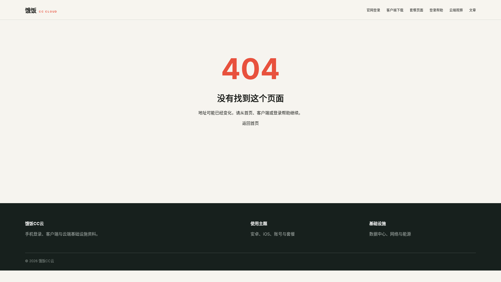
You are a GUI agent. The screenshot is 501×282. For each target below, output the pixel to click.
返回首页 (250, 123)
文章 (472, 10)
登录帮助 (436, 10)
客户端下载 (394, 10)
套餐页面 (416, 10)
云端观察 (456, 10)
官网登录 (373, 10)
